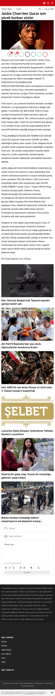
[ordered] (20, 567)
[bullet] (24, 567)
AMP (3, 662)
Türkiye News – (7, 9)
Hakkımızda (6, 650)
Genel (18, 9)
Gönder (27, 572)
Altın (3, 658)
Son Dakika (6, 654)
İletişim (4, 646)
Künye (4, 642)
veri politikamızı (29, 693)
